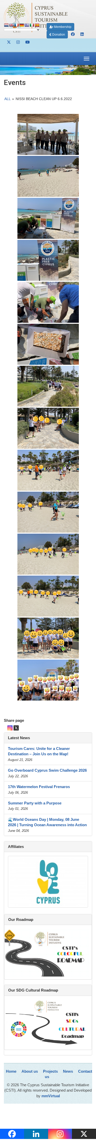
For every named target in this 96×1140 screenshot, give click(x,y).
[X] (16, 728)
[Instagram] (10, 728)
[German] (21, 25)
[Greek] (26, 25)
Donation (58, 34)
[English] (11, 25)
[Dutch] (6, 25)
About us (30, 1071)
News (68, 1071)
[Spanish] (37, 25)
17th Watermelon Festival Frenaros (39, 786)
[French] (16, 25)
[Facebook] (12, 1134)
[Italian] (31, 25)
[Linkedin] (36, 1134)
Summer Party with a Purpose (34, 803)
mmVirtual (50, 1096)
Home (11, 1071)
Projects (50, 1071)
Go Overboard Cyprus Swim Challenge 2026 (47, 770)
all (7, 99)
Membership (62, 27)
